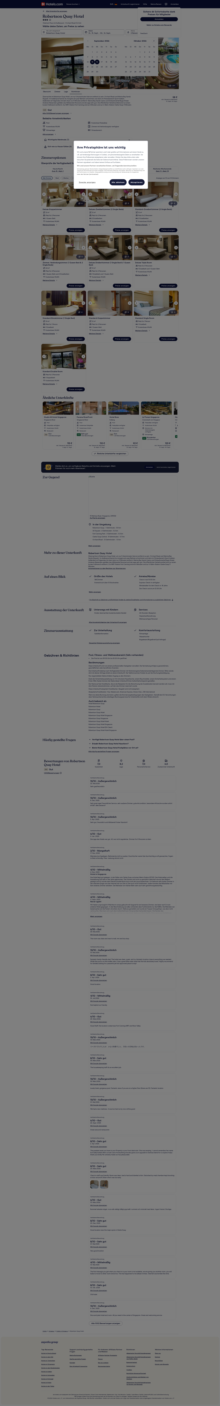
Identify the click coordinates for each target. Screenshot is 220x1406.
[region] (111, 165)
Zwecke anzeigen (87, 182)
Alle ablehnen (118, 182)
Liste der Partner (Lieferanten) (87, 174)
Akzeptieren (137, 182)
